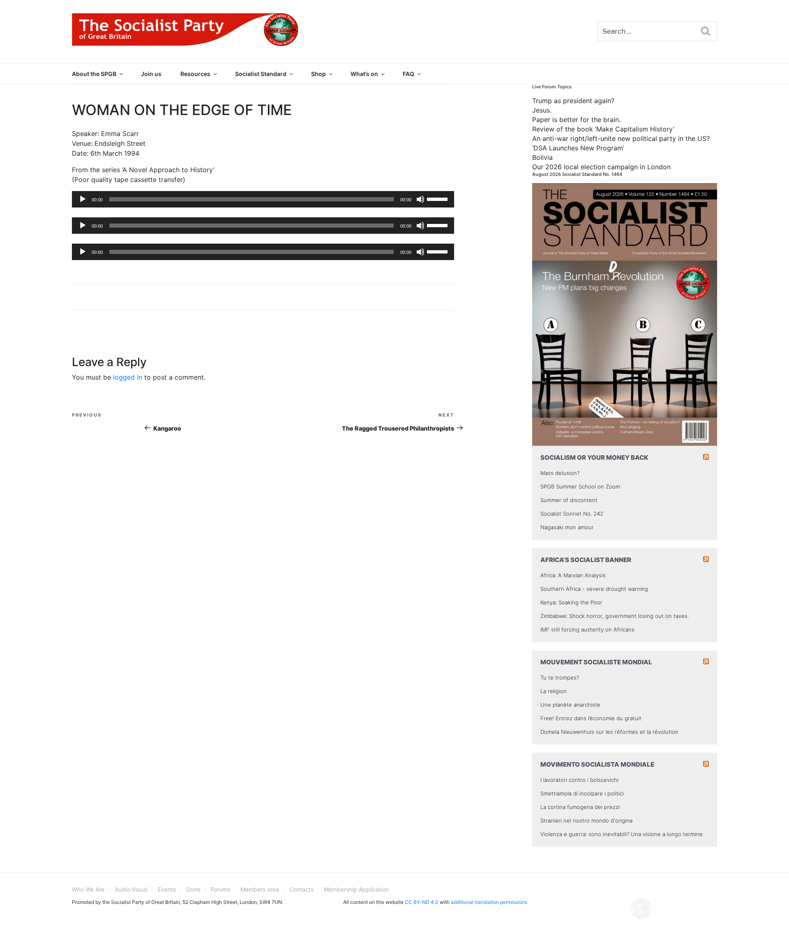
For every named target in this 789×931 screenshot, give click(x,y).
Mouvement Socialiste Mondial (596, 662)
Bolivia (542, 157)
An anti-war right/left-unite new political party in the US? (621, 138)
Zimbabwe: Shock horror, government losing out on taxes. (614, 616)
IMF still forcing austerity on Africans (587, 629)
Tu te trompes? (559, 677)
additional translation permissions (489, 902)
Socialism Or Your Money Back (594, 457)
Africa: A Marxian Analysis (573, 575)
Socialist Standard (260, 73)
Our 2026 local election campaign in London (601, 167)
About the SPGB (94, 73)
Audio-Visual (131, 889)
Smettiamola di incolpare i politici (582, 793)
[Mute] (420, 199)
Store (193, 889)
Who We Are (88, 889)
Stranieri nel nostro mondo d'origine (586, 820)
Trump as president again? (573, 101)
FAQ (408, 73)
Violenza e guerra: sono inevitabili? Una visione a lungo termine (621, 834)
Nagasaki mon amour (567, 527)
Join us (151, 73)
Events (167, 889)
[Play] (82, 199)
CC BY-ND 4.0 (421, 902)
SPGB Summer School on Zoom (580, 486)
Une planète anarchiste (570, 704)
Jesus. (541, 110)
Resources (195, 73)
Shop (318, 73)
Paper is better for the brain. (576, 119)
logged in (127, 377)
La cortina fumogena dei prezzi (580, 807)
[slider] (438, 198)
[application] (263, 199)
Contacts (301, 889)
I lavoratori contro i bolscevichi (579, 780)
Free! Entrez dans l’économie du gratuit (590, 718)
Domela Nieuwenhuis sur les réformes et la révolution (609, 731)
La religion (553, 691)
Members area (259, 889)
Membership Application (356, 889)
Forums (220, 889)
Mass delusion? (559, 473)
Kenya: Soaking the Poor (571, 602)
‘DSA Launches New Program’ (578, 148)
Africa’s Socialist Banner (585, 560)
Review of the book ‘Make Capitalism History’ (603, 129)
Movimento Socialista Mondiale (597, 764)
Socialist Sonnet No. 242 (571, 513)
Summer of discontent (569, 500)
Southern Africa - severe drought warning (594, 588)
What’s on (364, 73)
